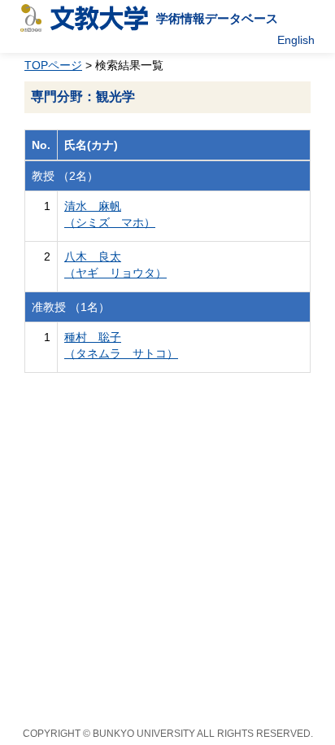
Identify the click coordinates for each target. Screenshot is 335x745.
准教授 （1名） (71, 306)
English (296, 39)
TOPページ (53, 65)
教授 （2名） (65, 175)
